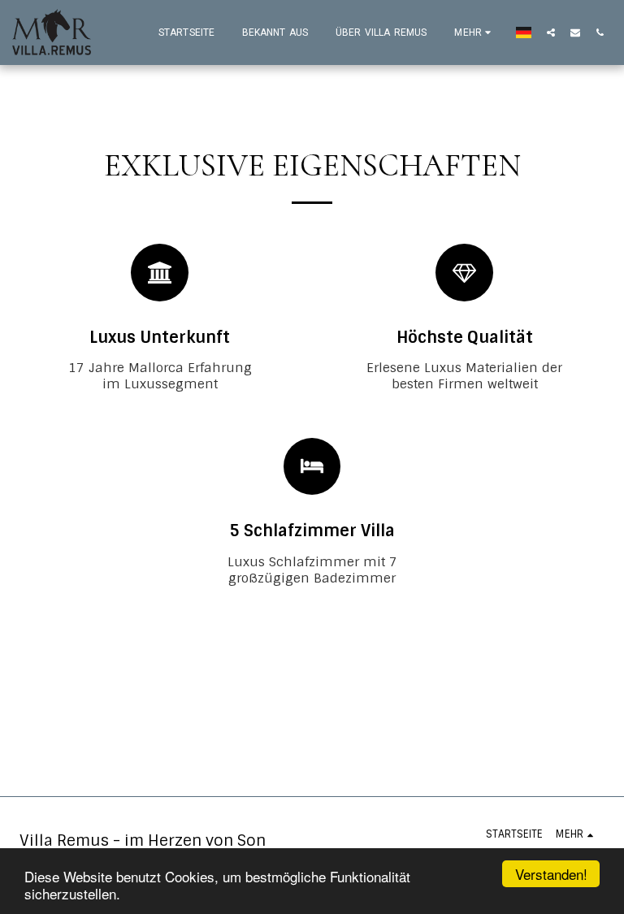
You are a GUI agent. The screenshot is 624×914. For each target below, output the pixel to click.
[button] (551, 32)
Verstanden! (551, 874)
